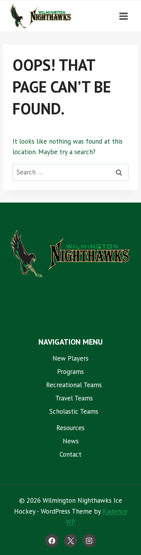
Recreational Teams (74, 385)
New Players (70, 358)
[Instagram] (89, 540)
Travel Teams (74, 398)
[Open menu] (123, 16)
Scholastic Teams (73, 411)
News (71, 441)
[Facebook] (51, 540)
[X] (70, 540)
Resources (70, 427)
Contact (70, 454)
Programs (70, 371)
